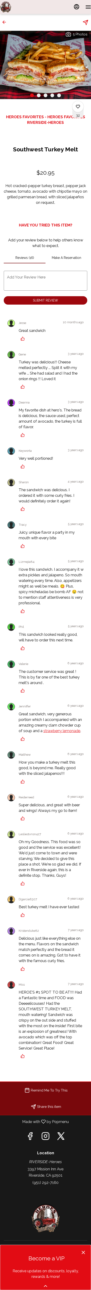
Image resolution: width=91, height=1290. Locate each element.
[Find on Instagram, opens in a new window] (45, 1137)
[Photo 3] (45, 95)
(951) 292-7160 (45, 1182)
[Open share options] (85, 22)
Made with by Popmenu (36, 1122)
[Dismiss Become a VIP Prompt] (83, 1252)
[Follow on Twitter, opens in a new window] (61, 1137)
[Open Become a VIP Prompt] (45, 1286)
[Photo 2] (39, 95)
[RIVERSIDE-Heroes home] (21, 7)
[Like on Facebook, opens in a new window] (30, 1137)
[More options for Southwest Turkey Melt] (78, 106)
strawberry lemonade (61, 730)
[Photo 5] (59, 95)
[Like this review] (24, 339)
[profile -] (76, 7)
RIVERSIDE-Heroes (45, 1218)
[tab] (25, 257)
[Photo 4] (52, 95)
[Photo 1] (32, 95)
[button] (5, 22)
